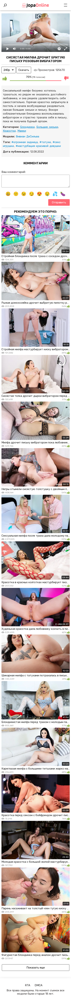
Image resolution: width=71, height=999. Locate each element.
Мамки (21, 130)
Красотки (9, 130)
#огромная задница (24, 142)
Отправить (59, 202)
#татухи (45, 142)
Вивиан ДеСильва (27, 136)
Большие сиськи (47, 127)
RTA (27, 985)
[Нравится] (4, 78)
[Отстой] (66, 78)
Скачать (23, 70)
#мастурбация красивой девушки (38, 146)
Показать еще (35, 967)
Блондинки (27, 127)
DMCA (38, 985)
